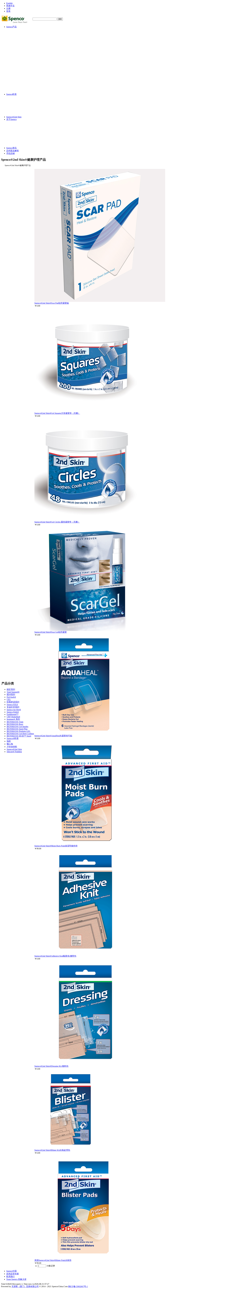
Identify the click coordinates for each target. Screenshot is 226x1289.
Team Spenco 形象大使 (16, 1279)
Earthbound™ (17, 54)
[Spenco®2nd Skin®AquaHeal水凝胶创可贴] (83, 734)
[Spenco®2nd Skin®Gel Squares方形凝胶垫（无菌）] (86, 411)
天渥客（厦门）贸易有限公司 (25, 1286)
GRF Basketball (18, 57)
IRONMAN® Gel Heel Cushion (25, 74)
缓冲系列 (16, 34)
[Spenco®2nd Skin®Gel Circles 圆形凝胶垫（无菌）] (86, 520)
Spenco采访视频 (20, 130)
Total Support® (18, 32)
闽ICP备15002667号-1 (78, 1286)
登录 (8, 11)
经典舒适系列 (18, 42)
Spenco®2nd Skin (19, 89)
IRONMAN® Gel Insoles (22, 67)
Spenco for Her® (19, 50)
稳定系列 (16, 29)
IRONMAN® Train (20, 62)
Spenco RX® (17, 45)
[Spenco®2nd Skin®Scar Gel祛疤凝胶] (86, 630)
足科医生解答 (12, 151)
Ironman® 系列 (18, 59)
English (9, 3)
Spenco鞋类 (11, 94)
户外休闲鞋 (17, 87)
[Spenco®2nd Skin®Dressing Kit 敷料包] (86, 1064)
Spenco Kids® (18, 52)
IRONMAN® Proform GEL (23, 71)
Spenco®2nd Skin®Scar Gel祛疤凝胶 (50, 632)
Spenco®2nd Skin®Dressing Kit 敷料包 (51, 1066)
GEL (14, 39)
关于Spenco (11, 119)
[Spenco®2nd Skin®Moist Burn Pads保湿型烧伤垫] (86, 844)
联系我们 (10, 1276)
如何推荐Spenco (20, 136)
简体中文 (10, 6)
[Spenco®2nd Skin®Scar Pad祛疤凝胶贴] (99, 301)
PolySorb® (16, 37)
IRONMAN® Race (20, 64)
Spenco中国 (11, 1271)
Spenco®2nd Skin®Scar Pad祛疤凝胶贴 (51, 303)
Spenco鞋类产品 (20, 142)
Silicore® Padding (19, 92)
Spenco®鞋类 (17, 78)
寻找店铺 (10, 153)
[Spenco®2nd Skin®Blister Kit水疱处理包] (71, 1148)
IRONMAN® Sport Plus (22, 69)
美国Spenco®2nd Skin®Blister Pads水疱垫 (52, 1260)
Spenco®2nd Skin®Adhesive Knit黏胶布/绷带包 (55, 956)
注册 (8, 8)
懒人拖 (15, 84)
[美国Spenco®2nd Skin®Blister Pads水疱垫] (83, 1258)
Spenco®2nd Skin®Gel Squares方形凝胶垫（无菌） (57, 413)
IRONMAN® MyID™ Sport (24, 76)
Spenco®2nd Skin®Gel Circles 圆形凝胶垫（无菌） (57, 522)
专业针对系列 (18, 47)
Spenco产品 (11, 27)
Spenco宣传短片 (20, 125)
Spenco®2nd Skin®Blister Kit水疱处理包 (52, 1150)
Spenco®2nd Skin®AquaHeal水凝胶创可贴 (53, 736)
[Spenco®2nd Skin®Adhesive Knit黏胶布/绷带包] (86, 954)
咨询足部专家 (12, 1274)
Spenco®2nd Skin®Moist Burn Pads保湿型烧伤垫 (56, 846)
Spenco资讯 (11, 148)
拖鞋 (14, 81)
